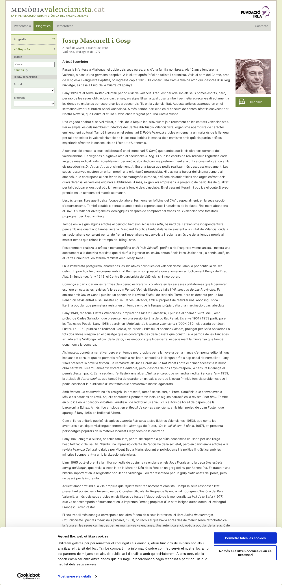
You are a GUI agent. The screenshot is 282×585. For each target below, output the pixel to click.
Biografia (20, 39)
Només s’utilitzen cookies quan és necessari (245, 553)
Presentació (22, 26)
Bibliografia (22, 49)
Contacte (261, 26)
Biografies (43, 26)
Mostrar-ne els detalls (74, 576)
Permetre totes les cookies (245, 538)
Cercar (19, 70)
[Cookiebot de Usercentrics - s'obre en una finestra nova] (28, 576)
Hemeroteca (64, 26)
